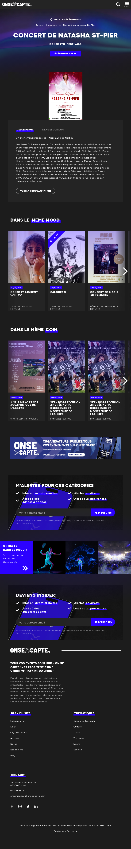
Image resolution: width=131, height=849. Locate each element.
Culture (77, 727)
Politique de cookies (85, 825)
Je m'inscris (103, 513)
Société (77, 750)
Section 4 (72, 831)
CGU (101, 825)
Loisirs (77, 732)
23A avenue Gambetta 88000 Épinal (23, 784)
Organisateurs (18, 732)
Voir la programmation (35, 191)
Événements (53, 25)
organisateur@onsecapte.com (27, 796)
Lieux (13, 727)
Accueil (40, 25)
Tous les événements (67, 20)
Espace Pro (16, 750)
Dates (13, 744)
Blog (12, 755)
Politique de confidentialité (57, 825)
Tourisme (78, 738)
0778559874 (17, 791)
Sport (76, 744)
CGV (108, 825)
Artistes (14, 738)
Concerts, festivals (65, 44)
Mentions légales (29, 825)
